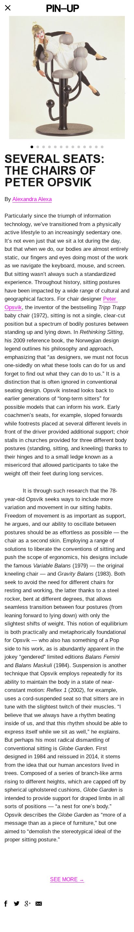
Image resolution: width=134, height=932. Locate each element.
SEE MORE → (67, 879)
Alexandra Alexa (32, 199)
